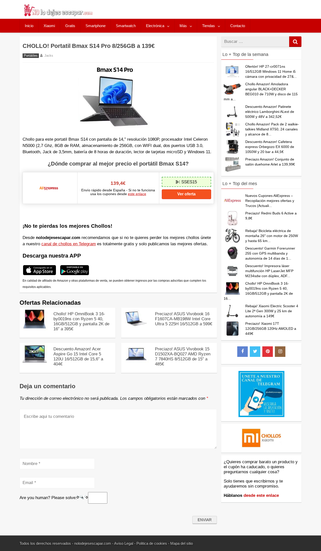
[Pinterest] (267, 351)
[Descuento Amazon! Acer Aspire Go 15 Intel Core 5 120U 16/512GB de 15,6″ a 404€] (35, 364)
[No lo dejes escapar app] (39, 274)
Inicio (29, 26)
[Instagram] (280, 351)
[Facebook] (242, 351)
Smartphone (96, 26)
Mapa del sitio (181, 543)
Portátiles (31, 55)
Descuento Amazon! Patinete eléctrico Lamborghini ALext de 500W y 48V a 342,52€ (269, 112)
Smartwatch (126, 26)
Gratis (70, 26)
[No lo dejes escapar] (58, 15)
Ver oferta (186, 194)
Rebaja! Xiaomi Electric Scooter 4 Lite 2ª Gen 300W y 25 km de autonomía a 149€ (271, 311)
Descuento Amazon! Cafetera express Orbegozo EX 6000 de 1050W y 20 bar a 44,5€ (269, 147)
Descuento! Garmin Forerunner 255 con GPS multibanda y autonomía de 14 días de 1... (270, 253)
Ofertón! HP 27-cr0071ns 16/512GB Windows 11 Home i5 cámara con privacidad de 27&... (271, 71)
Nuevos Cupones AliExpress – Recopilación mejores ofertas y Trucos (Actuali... (269, 201)
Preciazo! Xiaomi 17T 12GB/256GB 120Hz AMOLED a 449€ (270, 329)
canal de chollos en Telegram (68, 244)
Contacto (237, 26)
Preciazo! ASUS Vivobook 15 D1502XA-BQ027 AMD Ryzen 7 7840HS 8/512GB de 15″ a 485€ (182, 356)
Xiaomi (49, 26)
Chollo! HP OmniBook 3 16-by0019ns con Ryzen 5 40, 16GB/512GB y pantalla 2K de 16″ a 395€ (81, 321)
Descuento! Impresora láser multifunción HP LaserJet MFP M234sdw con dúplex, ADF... (269, 271)
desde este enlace (261, 495)
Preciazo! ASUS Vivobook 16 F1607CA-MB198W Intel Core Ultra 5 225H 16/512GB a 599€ (183, 318)
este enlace (137, 194)
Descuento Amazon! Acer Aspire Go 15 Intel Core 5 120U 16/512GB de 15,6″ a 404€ (78, 356)
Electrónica (155, 26)
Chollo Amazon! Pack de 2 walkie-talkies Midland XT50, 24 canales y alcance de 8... (272, 129)
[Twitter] (255, 351)
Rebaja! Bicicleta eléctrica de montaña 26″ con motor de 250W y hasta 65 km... (271, 236)
